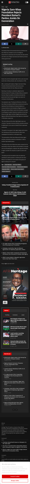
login (6, 263)
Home (3, 6)
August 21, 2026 (8, 392)
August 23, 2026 (6, 221)
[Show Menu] (2, 2)
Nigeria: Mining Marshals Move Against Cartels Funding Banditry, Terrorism (13, 403)
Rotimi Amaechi (6, 171)
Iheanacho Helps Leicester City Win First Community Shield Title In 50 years (18, 343)
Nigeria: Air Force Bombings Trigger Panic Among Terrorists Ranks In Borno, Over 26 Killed (14, 383)
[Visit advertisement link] (15, 286)
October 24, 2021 (5, 24)
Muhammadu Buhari (22, 166)
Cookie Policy (20, 472)
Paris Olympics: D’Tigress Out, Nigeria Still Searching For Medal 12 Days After (18, 320)
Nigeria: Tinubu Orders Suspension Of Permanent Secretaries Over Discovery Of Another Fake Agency (15, 253)
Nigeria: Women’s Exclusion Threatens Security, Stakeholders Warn (13, 364)
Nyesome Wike (5, 169)
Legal (6, 6)
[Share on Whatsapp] (18, 44)
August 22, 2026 (6, 239)
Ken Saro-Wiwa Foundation (9, 166)
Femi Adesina (8, 164)
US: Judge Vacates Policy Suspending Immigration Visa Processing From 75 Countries (15, 244)
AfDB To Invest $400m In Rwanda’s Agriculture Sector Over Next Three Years (14, 258)
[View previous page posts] (14, 410)
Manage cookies (15, 480)
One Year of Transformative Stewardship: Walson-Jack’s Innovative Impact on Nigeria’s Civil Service (15, 446)
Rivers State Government (17, 169)
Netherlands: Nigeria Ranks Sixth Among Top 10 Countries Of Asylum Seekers (15, 69)
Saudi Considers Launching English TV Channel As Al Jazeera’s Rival (17, 335)
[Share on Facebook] (5, 44)
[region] (15, 473)
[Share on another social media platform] (25, 44)
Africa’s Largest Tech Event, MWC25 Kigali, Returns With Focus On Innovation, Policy (15, 450)
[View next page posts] (16, 410)
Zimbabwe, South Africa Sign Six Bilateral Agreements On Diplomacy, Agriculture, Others (14, 249)
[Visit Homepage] (14, 2)
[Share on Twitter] (11, 44)
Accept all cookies (15, 476)
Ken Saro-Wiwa (17, 164)
